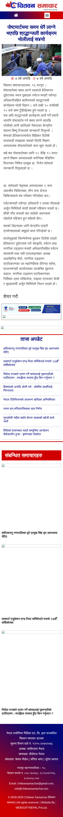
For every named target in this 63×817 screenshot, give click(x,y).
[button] (47, 15)
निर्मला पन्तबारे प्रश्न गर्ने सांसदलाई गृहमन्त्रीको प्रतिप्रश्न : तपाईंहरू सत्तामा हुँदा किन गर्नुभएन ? (27, 711)
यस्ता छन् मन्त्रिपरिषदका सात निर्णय (22, 408)
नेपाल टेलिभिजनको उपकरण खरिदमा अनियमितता (29, 399)
